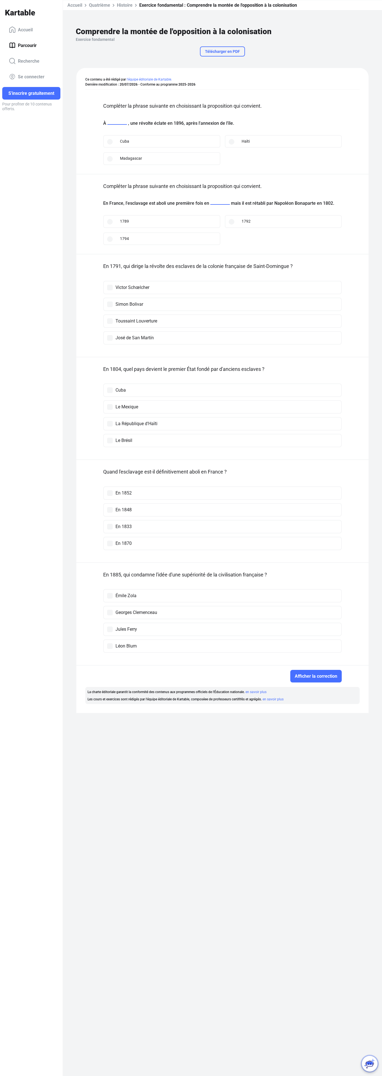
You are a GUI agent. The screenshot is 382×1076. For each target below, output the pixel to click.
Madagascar (131, 158)
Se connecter (31, 76)
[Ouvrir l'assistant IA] (370, 1064)
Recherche (28, 60)
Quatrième (99, 5)
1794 (124, 238)
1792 (246, 221)
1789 (124, 221)
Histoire (125, 5)
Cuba (124, 141)
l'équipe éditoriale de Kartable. (149, 79)
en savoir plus (256, 692)
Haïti (246, 141)
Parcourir (27, 45)
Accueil (25, 29)
